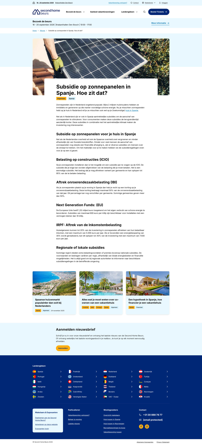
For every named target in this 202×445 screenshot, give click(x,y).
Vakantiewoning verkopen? (117, 3)
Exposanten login (42, 429)
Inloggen (165, 3)
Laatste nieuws (74, 424)
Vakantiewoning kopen (113, 432)
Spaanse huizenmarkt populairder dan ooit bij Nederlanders (48, 302)
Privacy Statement (163, 442)
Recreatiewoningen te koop (114, 428)
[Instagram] (147, 426)
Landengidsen (127, 12)
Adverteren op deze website (46, 424)
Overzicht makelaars (112, 415)
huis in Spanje (132, 110)
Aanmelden (63, 348)
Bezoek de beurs (73, 12)
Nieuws (42, 30)
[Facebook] (141, 426)
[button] (148, 3)
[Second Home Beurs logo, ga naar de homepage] (47, 12)
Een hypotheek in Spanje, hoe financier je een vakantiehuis (145, 301)
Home (35, 30)
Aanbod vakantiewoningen (102, 12)
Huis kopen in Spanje (112, 419)
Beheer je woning (75, 419)
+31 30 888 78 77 (152, 414)
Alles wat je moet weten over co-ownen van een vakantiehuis (100, 301)
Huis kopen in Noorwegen (114, 424)
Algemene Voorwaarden (145, 442)
